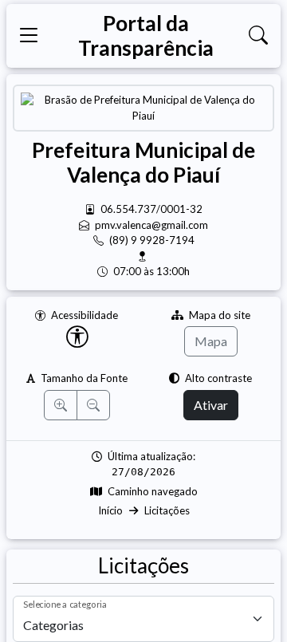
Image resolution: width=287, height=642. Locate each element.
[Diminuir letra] (93, 405)
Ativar (211, 404)
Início (110, 510)
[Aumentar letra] (60, 405)
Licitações (167, 510)
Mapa (211, 341)
